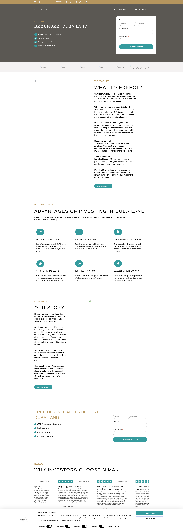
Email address (123, 28)
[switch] (67, 526)
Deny (149, 524)
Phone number (124, 36)
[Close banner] (167, 511)
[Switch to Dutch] (118, 1)
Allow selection (149, 518)
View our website (149, 513)
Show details (112, 526)
